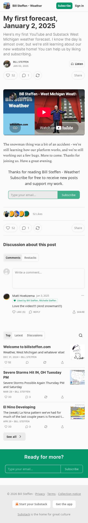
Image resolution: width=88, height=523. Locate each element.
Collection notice (69, 494)
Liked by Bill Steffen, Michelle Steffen (36, 300)
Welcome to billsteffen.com (27, 347)
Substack (24, 514)
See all (12, 437)
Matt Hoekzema (23, 296)
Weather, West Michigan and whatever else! (33, 352)
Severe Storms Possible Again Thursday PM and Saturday (33, 385)
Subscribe (64, 6)
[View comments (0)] (27, 362)
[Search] (81, 335)
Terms (51, 494)
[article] (44, 354)
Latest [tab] (19, 335)
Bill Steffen (20, 61)
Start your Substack (33, 504)
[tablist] (21, 258)
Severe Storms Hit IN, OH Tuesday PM (32, 374)
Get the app (64, 504)
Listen (79, 64)
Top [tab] (8, 335)
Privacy (40, 494)
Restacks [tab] (30, 258)
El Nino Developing (19, 407)
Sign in (79, 6)
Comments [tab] (13, 258)
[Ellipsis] (82, 295)
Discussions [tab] (34, 335)
